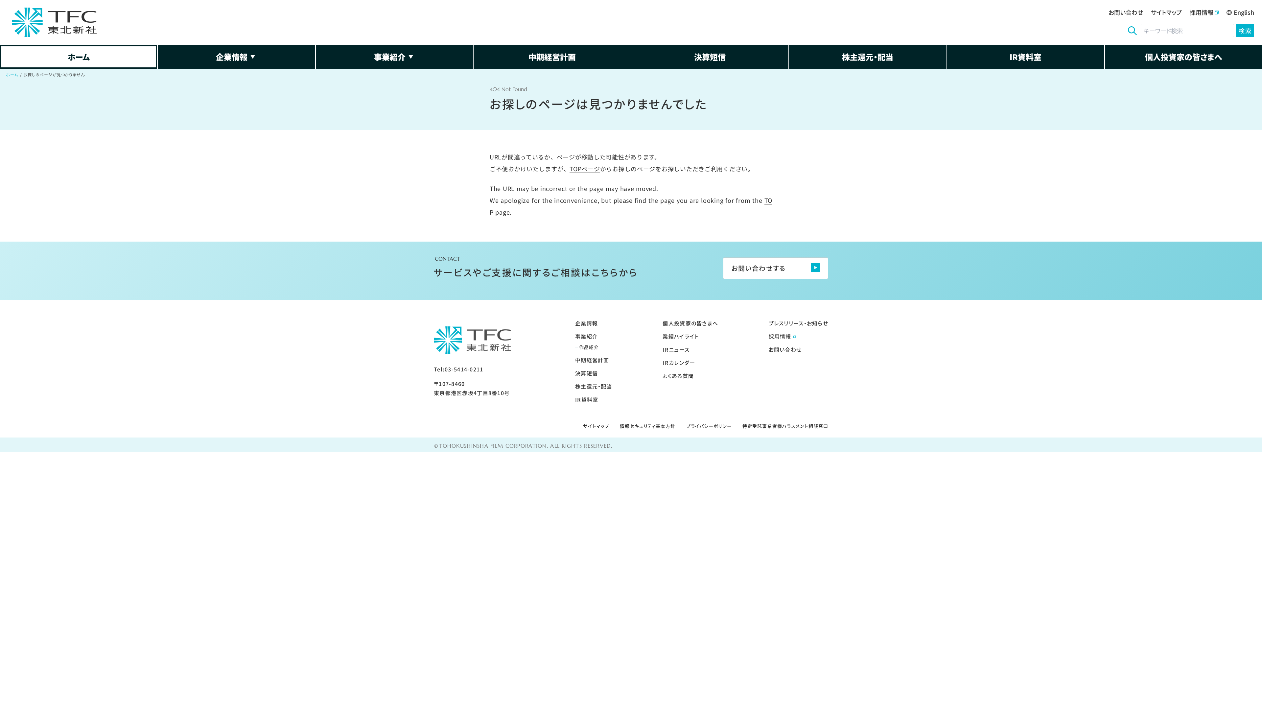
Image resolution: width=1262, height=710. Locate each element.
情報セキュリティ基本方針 (647, 426)
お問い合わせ (1126, 12)
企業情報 (231, 56)
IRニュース (676, 349)
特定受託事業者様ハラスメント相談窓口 (785, 426)
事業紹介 (390, 56)
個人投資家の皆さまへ (1183, 56)
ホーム (79, 56)
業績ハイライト (681, 336)
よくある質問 (678, 376)
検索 (1245, 30)
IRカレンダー (679, 363)
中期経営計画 (552, 56)
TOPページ (585, 168)
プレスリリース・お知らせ (798, 323)
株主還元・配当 (867, 56)
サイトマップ (1166, 12)
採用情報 (1201, 12)
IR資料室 (1025, 56)
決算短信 (710, 56)
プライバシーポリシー (709, 426)
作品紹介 (589, 347)
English (1244, 12)
